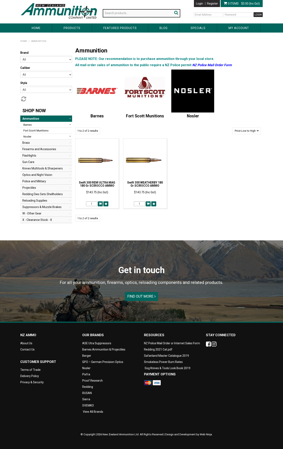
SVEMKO (88, 405)
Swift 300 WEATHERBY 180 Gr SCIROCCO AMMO (145, 184)
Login (199, 3)
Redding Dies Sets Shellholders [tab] (42, 194)
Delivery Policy (29, 376)
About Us (26, 1)
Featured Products (120, 28)
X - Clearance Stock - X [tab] (37, 219)
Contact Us (84, 1)
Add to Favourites (105, 203)
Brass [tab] (26, 142)
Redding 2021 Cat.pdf (158, 349)
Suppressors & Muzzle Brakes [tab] (42, 207)
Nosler (193, 116)
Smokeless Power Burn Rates (163, 362)
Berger (86, 355)
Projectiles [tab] (29, 187)
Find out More (140, 296)
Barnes (97, 116)
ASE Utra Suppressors (96, 343)
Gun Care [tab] (28, 162)
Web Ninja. (206, 434)
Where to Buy (64, 1)
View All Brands (93, 411)
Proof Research (92, 380)
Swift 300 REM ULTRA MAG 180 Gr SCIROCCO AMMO (97, 184)
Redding (87, 386)
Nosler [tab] (27, 136)
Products (72, 28)
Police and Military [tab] (34, 181)
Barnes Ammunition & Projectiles (103, 349)
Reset (23, 99)
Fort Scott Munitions (145, 116)
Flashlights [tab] (29, 155)
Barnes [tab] (27, 124)
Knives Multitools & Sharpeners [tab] (42, 168)
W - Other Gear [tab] (31, 213)
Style (23, 83)
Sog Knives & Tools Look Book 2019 (167, 368)
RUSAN (87, 393)
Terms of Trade (30, 369)
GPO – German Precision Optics (102, 362)
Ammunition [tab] (30, 118)
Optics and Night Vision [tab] (37, 174)
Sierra (86, 399)
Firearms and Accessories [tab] (39, 149)
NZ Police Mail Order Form (212, 65)
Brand (24, 52)
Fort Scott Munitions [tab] (35, 130)
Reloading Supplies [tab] (34, 200)
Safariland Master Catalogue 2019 (166, 355)
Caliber (25, 67)
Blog (164, 28)
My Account (239, 28)
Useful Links (44, 1)
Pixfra (86, 374)
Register (212, 3)
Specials (198, 28)
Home (36, 28)
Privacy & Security (32, 382)
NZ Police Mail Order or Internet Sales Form (172, 343)
